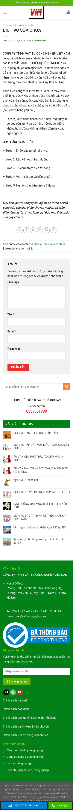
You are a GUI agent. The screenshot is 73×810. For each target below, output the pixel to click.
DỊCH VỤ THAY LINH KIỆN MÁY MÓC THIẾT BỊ (41, 492)
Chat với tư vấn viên (26, 805)
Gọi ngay (63, 805)
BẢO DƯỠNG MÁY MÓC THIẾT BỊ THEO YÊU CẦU (40, 505)
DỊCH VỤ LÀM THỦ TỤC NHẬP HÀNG (36, 433)
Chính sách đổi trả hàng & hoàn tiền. (26, 735)
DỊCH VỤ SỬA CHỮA (26, 480)
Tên (10, 314)
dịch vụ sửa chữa (23, 25)
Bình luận (13, 282)
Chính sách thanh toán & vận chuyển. (26, 726)
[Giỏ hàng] (68, 12)
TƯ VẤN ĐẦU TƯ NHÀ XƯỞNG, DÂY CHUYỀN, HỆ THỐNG (41, 470)
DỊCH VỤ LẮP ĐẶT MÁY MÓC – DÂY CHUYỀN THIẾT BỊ (41, 446)
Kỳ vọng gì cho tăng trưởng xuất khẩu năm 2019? (39, 541)
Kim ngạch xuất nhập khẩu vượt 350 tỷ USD (39, 527)
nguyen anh (39, 41)
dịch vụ (7, 25)
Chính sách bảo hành (16, 709)
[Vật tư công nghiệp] (37, 12)
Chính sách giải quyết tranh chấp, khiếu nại (30, 717)
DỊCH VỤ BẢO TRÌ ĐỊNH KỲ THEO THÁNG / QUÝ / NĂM (39, 517)
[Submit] (66, 386)
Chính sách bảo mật (15, 700)
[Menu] (5, 12)
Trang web (13, 348)
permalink (27, 248)
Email (11, 331)
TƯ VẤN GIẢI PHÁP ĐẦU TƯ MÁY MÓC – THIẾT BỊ (38, 458)
